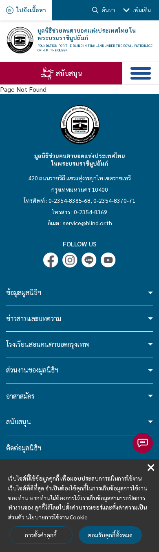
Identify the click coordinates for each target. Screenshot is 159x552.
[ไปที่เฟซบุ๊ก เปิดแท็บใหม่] (50, 260)
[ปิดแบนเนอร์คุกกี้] (151, 467)
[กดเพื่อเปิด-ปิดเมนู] (140, 73)
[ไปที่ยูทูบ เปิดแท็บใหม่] (108, 260)
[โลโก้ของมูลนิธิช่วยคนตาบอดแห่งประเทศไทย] (19, 40)
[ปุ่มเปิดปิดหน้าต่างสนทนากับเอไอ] (142, 443)
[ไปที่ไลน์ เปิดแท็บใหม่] (89, 260)
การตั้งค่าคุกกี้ (41, 535)
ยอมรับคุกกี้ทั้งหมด (110, 535)
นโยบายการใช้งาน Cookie (57, 517)
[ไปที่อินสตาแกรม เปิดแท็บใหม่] (69, 260)
